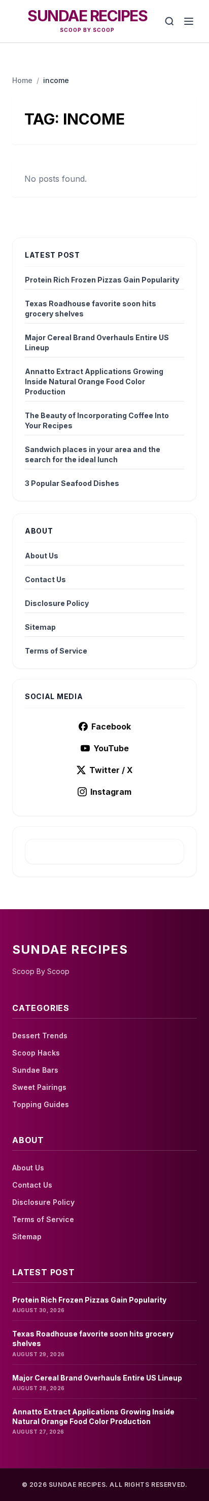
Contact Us (45, 579)
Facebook (111, 726)
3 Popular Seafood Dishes (72, 483)
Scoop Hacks (36, 1052)
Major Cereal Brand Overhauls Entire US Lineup (97, 342)
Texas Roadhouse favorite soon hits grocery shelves (90, 308)
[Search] (169, 21)
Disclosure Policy (57, 603)
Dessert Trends (39, 1035)
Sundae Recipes (87, 15)
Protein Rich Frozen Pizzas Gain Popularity (102, 279)
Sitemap (40, 627)
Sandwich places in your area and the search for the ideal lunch (92, 454)
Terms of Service (56, 650)
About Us (41, 555)
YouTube (111, 748)
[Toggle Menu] (189, 21)
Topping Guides (40, 1104)
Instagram (110, 792)
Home (22, 80)
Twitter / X (111, 770)
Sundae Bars (35, 1070)
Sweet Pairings (39, 1087)
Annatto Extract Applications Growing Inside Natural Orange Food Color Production (94, 381)
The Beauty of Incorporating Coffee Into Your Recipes (97, 420)
